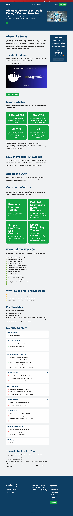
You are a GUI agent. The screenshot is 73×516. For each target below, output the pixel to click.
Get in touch (53, 502)
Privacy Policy (44, 490)
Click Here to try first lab (12, 94)
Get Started (63, 4)
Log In (56, 4)
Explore (33, 4)
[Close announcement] (71, 1)
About (36, 487)
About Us (39, 4)
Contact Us (35, 489)
